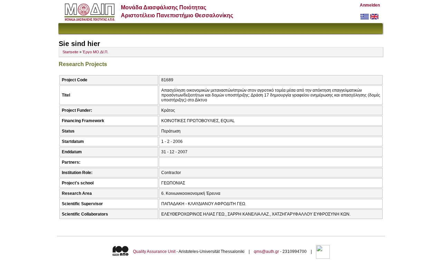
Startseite (70, 52)
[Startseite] (89, 19)
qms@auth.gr (266, 251)
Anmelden (370, 5)
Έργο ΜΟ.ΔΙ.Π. (95, 52)
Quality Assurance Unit (154, 251)
